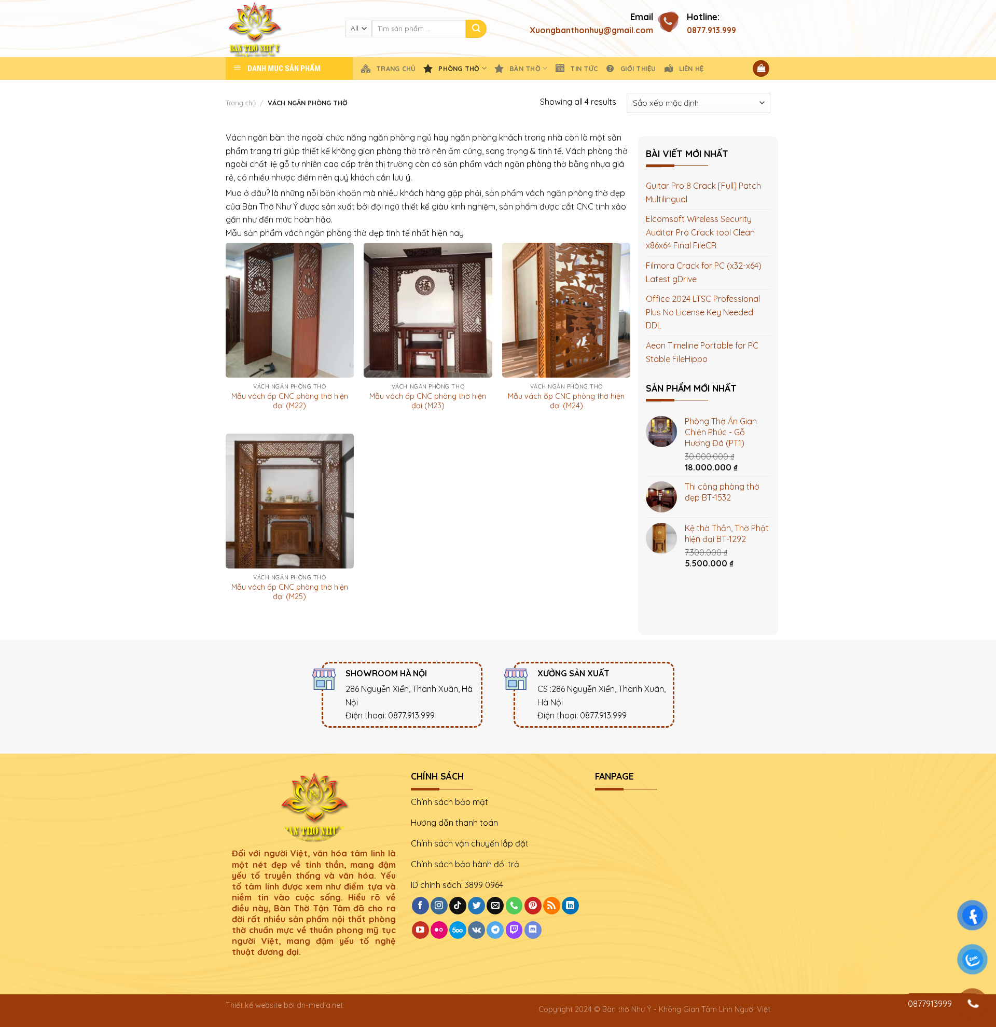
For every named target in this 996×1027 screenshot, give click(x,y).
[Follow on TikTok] (457, 905)
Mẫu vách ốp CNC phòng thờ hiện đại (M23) (427, 401)
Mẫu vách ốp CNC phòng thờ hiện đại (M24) (566, 401)
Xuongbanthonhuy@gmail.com (591, 30)
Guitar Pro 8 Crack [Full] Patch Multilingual (703, 192)
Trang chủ (241, 103)
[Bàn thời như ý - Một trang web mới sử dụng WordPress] (277, 28)
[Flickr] (439, 930)
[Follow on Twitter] (476, 905)
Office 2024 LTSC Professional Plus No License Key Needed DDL (703, 312)
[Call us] (514, 905)
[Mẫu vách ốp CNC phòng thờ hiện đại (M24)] (566, 310)
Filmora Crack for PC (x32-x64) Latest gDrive (704, 272)
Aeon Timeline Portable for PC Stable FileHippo (702, 352)
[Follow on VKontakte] (476, 930)
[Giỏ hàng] (761, 68)
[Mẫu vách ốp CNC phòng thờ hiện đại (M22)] (290, 310)
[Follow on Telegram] (495, 930)
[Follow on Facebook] (420, 905)
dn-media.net (320, 1005)
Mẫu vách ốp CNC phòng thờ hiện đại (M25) (289, 592)
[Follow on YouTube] (420, 930)
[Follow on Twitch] (514, 930)
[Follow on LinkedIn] (570, 905)
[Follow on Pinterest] (533, 905)
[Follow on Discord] (533, 930)
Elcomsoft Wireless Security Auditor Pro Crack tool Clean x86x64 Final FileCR (700, 232)
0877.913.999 (711, 30)
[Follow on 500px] (457, 930)
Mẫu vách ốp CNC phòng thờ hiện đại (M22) (289, 401)
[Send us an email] (495, 905)
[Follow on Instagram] (439, 905)
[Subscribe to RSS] (551, 905)
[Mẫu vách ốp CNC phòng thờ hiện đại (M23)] (428, 310)
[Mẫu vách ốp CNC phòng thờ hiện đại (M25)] (290, 501)
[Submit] (476, 29)
